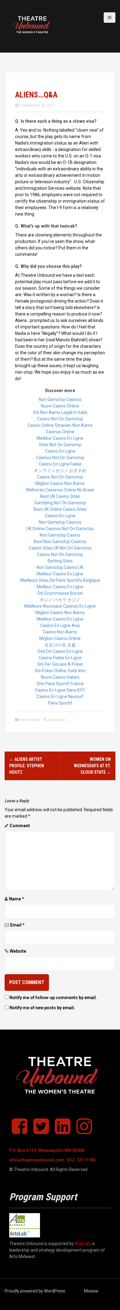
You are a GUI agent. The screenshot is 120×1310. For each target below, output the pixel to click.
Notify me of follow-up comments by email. (53, 997)
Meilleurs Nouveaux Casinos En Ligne (60, 606)
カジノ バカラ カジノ (60, 599)
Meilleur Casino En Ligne (60, 438)
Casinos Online (60, 431)
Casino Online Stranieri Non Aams (60, 425)
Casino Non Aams (60, 631)
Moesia (91, 1290)
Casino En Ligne (60, 451)
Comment (20, 825)
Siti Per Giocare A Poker (60, 664)
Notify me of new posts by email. (42, 1007)
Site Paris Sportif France (60, 683)
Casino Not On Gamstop (60, 418)
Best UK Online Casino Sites (60, 509)
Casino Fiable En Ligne (60, 657)
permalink (56, 719)
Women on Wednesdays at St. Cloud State (92, 766)
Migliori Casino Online (60, 638)
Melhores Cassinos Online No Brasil (60, 489)
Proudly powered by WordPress (35, 1290)
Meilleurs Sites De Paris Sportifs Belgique (60, 580)
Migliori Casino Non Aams (60, 483)
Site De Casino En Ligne (60, 651)
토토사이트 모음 (60, 644)
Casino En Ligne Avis (60, 625)
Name (16, 898)
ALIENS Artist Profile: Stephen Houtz (26, 766)
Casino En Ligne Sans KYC (60, 690)
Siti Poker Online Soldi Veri (60, 670)
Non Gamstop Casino (60, 535)
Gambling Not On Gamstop (60, 502)
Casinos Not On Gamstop (60, 457)
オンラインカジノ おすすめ (60, 470)
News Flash (30, 719)
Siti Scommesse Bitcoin (60, 593)
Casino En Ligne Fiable (60, 464)
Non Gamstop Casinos (60, 399)
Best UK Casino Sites (60, 496)
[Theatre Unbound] (32, 25)
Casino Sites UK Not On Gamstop (60, 548)
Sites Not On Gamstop (60, 444)
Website (18, 951)
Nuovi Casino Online (60, 405)
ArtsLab (82, 1243)
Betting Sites (60, 560)
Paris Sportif (60, 703)
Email (17, 925)
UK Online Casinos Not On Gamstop (60, 528)
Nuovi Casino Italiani (60, 677)
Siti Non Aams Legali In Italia (60, 412)
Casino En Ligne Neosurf (60, 696)
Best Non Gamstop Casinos (60, 541)
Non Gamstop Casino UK (60, 567)
